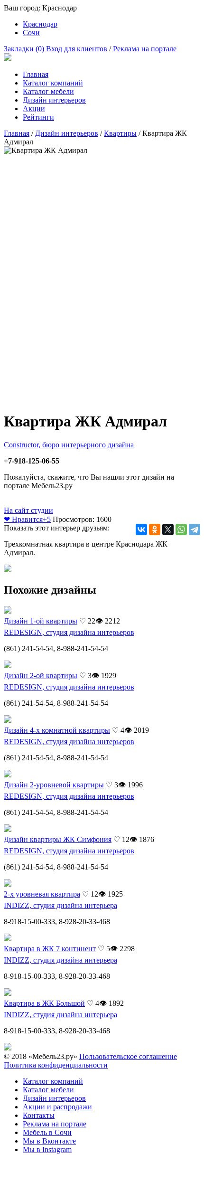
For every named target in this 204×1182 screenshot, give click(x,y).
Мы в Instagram (47, 1149)
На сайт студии (28, 510)
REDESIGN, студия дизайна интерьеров (69, 632)
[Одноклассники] (154, 529)
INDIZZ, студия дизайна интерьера (60, 905)
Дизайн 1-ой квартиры (40, 621)
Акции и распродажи (57, 1107)
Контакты (39, 1115)
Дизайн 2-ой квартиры (40, 675)
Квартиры (120, 133)
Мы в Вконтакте (49, 1141)
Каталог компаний (53, 83)
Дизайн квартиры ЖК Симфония (57, 839)
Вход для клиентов (76, 49)
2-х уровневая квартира (42, 894)
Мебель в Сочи (47, 1132)
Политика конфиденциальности (56, 1065)
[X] (168, 529)
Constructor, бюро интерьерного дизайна (69, 445)
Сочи (31, 32)
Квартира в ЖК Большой (44, 1003)
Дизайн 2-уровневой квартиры (54, 785)
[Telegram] (194, 529)
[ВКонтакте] (141, 529)
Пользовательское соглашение (128, 1056)
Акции (34, 108)
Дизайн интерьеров (54, 100)
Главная (35, 74)
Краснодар (40, 24)
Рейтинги (38, 117)
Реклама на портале (144, 49)
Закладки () (24, 49)
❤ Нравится (27, 519)
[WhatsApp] (181, 529)
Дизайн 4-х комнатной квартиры (57, 730)
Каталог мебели (48, 91)
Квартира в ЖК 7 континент (50, 949)
